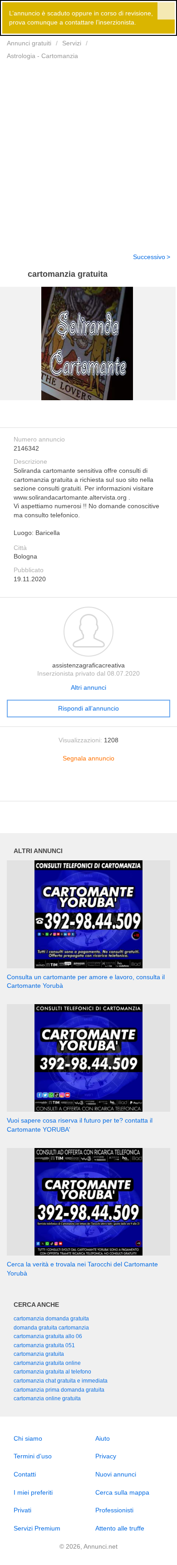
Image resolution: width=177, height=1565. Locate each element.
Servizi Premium (37, 1528)
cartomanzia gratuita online (47, 1363)
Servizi (71, 43)
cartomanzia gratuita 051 (44, 1345)
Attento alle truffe (119, 1528)
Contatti (25, 1474)
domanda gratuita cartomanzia (51, 1328)
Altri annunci (88, 687)
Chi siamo (28, 1438)
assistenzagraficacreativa (88, 665)
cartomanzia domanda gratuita (51, 1318)
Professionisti (114, 1510)
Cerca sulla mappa (122, 1492)
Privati (22, 1510)
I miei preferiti (33, 1492)
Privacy (105, 1456)
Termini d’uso (33, 1456)
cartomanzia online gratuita (47, 1398)
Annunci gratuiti (29, 43)
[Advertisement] (88, 150)
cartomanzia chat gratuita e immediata (61, 1381)
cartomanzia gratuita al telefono (52, 1372)
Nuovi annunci (115, 1474)
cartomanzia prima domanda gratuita (59, 1390)
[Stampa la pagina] (88, 786)
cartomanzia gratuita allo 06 (48, 1336)
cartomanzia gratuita (39, 1354)
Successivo (149, 256)
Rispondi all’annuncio (88, 708)
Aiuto (102, 1438)
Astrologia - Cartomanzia (42, 55)
